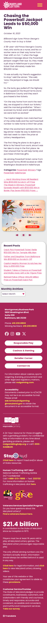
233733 (36, 478)
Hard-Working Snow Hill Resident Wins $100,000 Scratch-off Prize (21, 180)
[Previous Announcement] (17, 235)
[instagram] (12, 334)
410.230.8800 (19, 323)
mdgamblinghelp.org (14, 444)
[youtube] (18, 334)
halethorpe (20, 172)
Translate (10, 616)
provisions (14, 582)
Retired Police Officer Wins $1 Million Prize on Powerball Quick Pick (21, 278)
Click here (8, 460)
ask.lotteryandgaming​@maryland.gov (17, 402)
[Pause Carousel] (23, 235)
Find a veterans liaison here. (18, 514)
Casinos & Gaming (23, 350)
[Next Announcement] (30, 235)
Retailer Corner (24, 358)
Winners (32, 170)
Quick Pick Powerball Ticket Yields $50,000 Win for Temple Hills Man (20, 251)
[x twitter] (24, 334)
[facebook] (7, 334)
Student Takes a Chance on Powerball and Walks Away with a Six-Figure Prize (23, 271)
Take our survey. (11, 608)
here (33, 484)
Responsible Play (23, 343)
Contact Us (23, 365)
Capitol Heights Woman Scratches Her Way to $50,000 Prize (23, 265)
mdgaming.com (25, 382)
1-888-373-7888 (16, 478)
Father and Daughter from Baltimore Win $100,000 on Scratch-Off (22, 258)
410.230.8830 (30, 326)
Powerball (22, 170)
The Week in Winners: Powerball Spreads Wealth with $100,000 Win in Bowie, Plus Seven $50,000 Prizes (21, 187)
